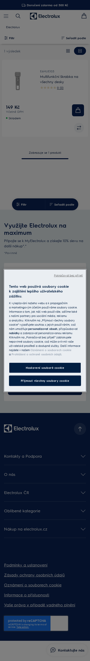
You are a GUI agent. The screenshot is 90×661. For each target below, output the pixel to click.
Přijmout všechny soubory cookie (45, 381)
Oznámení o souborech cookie (51, 350)
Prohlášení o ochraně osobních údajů (36, 354)
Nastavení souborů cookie (45, 368)
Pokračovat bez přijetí (68, 275)
